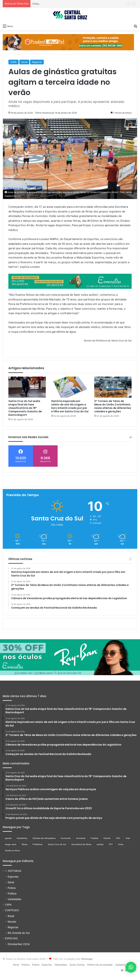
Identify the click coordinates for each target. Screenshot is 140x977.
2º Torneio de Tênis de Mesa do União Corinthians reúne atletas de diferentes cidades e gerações (112, 406)
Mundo (12, 921)
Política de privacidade (100, 964)
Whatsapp (87, 958)
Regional (37, 62)
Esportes (13, 876)
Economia (66, 838)
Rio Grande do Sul (19, 932)
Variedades (14, 899)
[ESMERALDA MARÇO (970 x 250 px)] (70, 656)
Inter (128, 838)
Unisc (121, 844)
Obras (25, 844)
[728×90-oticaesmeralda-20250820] (70, 281)
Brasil (11, 916)
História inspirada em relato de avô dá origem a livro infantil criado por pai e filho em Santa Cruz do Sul (69, 406)
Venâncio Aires (12, 850)
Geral (24, 62)
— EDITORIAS (13, 870)
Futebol (94, 838)
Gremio (107, 838)
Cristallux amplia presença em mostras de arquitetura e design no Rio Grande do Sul (80, 3)
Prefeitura (38, 844)
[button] (130, 967)
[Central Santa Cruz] (70, 15)
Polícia (11, 887)
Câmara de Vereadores (44, 838)
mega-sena (10, 844)
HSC (118, 838)
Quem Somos (77, 964)
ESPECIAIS (11, 938)
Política (12, 893)
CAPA (13, 62)
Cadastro (120, 964)
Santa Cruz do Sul (57, 844)
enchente (80, 838)
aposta (8, 838)
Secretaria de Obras (81, 844)
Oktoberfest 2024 (19, 944)
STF (111, 844)
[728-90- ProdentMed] (68, 41)
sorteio (100, 844)
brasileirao (22, 838)
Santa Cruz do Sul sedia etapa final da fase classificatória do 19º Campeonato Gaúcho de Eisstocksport (25, 408)
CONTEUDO (12, 910)
